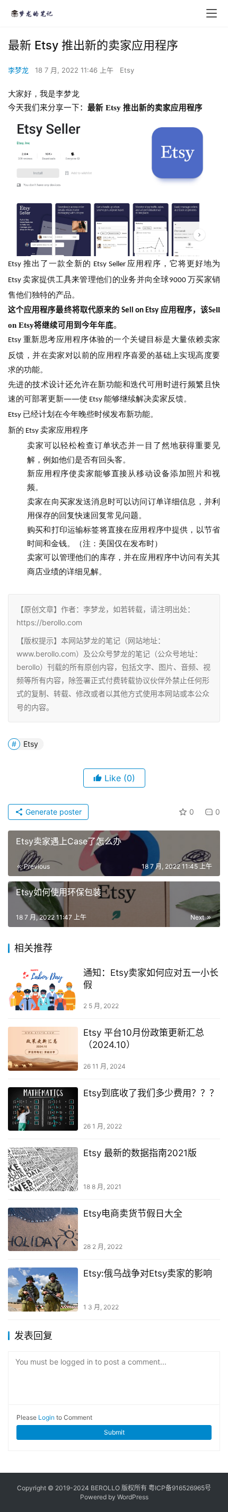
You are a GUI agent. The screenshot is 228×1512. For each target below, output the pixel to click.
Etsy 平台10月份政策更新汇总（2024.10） (143, 1038)
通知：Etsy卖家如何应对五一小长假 (150, 978)
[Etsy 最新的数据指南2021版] (43, 1169)
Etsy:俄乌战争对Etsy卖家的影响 (147, 1273)
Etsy (127, 70)
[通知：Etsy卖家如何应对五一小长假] (43, 989)
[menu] (211, 13)
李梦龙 (18, 70)
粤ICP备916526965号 (179, 1488)
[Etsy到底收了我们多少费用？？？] (43, 1109)
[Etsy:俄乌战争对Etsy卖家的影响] (43, 1290)
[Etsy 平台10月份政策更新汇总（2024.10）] (43, 1049)
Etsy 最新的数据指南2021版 (140, 1153)
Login (46, 1417)
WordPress (132, 1497)
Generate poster (52, 811)
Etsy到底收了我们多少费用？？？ (150, 1093)
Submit (114, 1432)
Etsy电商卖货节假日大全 (132, 1213)
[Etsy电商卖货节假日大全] (43, 1230)
